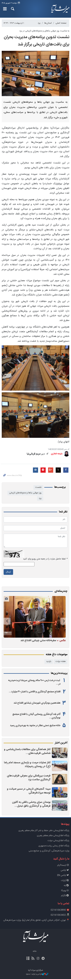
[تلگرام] (43, 958)
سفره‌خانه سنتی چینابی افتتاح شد (43, 640)
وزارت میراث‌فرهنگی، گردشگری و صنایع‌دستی (49, 851)
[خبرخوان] (33, 958)
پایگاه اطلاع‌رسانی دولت (58, 840)
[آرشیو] (28, 958)
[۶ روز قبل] (35, 617)
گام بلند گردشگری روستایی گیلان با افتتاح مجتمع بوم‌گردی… (36, 716)
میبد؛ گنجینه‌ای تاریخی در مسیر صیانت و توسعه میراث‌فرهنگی (28, 791)
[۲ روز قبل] (59, 779)
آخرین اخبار (61, 743)
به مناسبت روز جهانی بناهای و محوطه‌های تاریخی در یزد (44, 31)
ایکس (63, 870)
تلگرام (63, 895)
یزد (39, 23)
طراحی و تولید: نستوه (34, 974)
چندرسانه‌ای (60, 591)
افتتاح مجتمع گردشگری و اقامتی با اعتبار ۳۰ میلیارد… (34, 692)
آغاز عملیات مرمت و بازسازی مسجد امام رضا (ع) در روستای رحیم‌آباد (27, 764)
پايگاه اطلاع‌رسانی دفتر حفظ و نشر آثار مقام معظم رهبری (43, 830)
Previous (63, 621)
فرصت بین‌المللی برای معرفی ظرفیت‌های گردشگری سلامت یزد (28, 778)
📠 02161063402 (60, 915)
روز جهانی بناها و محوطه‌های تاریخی (25, 493)
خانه (35, 951)
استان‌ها (48, 23)
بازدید (48, 661)
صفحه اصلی (61, 23)
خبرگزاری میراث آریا (59, 9)
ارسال (8, 572)
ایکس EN (61, 875)
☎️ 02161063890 (60, 910)
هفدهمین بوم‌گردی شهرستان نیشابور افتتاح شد (37, 703)
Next (7, 621)
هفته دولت (60, 661)
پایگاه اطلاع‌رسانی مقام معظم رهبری (53, 835)
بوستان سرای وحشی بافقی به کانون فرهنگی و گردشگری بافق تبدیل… (31, 804)
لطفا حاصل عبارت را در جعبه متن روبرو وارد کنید (45, 559)
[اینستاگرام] (38, 958)
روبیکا (63, 890)
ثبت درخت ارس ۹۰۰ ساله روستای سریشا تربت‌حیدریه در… (34, 682)
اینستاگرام (61, 865)
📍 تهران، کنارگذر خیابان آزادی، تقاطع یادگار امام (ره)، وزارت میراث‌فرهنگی (36, 920)
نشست (38, 487)
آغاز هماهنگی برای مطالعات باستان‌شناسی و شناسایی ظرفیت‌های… (27, 751)
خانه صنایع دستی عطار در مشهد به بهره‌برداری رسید (35, 725)
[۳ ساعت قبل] (59, 753)
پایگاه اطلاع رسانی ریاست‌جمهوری (53, 846)
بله (65, 885)
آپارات (63, 880)
